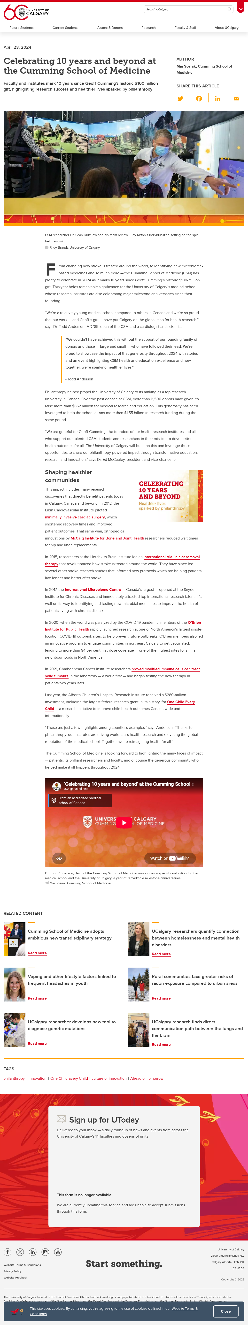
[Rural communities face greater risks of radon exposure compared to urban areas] (138, 984)
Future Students (21, 27)
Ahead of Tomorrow (146, 1078)
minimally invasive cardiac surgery (75, 517)
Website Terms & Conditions (22, 1265)
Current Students (65, 27)
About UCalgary (227, 27)
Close (226, 1311)
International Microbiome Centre (93, 589)
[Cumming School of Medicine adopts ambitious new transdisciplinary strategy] (14, 939)
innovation (37, 1078)
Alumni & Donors (110, 27)
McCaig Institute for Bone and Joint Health (107, 538)
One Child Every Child (69, 1078)
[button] (183, 97)
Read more (37, 953)
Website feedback (15, 1277)
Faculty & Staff (185, 27)
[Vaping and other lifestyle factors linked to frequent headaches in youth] (14, 984)
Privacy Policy (12, 1271)
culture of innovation (109, 1078)
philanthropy (14, 1078)
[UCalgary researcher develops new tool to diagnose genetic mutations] (14, 1030)
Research (148, 27)
